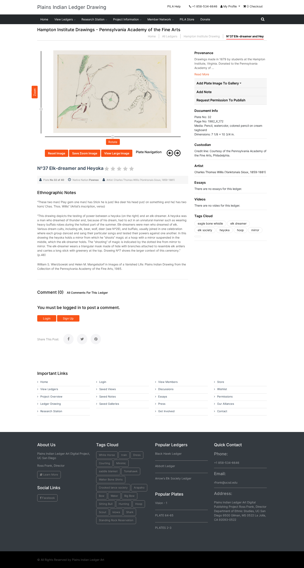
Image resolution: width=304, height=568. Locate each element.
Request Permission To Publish (220, 100)
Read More (201, 74)
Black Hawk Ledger (168, 453)
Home (44, 19)
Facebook (48, 497)
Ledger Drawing (50, 403)
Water (114, 495)
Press (161, 403)
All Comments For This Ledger (87, 292)
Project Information (126, 19)
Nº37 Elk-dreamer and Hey (245, 36)
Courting (104, 463)
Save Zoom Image (84, 153)
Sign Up (68, 318)
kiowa (116, 512)
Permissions (225, 396)
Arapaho (139, 487)
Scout (102, 512)
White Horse (107, 455)
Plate (53, 179)
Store (220, 381)
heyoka (225, 230)
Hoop (138, 503)
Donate (205, 19)
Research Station (92, 19)
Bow (101, 495)
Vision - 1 (161, 503)
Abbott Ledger (165, 466)
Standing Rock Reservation (116, 520)
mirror (255, 230)
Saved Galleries (109, 403)
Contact (222, 411)
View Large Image (116, 153)
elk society (205, 230)
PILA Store (187, 19)
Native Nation (86, 179)
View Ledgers (63, 19)
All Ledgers (169, 36)
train (124, 455)
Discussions (166, 389)
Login (46, 318)
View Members (168, 381)
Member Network (159, 19)
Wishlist (222, 389)
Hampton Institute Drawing (202, 36)
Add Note (204, 92)
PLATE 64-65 (164, 515)
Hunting (124, 503)
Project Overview (51, 396)
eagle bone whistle (210, 223)
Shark (129, 512)
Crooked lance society (113, 487)
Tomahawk (131, 471)
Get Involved (166, 411)
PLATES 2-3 (163, 527)
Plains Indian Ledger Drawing (71, 7)
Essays (162, 396)
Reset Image (56, 153)
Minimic (121, 463)
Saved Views (107, 389)
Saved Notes (107, 396)
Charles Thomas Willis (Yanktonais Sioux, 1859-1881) (230, 172)
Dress (137, 455)
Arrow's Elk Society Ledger (173, 478)
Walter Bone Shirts (111, 479)
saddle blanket (108, 471)
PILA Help (174, 6)
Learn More (50, 474)
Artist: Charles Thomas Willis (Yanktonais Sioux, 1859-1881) (141, 179)
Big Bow (129, 495)
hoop (240, 230)
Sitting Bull (106, 503)
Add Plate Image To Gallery (217, 83)
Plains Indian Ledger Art (88, 559)
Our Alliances (225, 403)
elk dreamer (238, 223)
